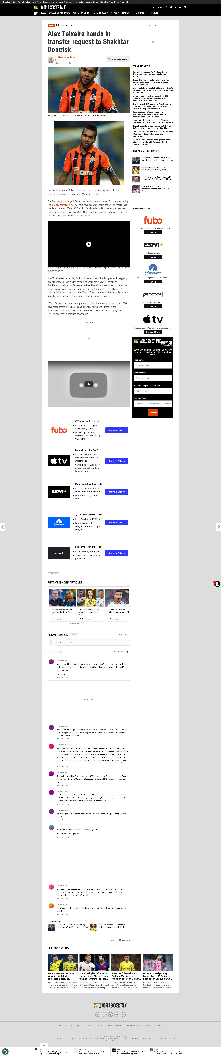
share (120, 678)
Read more (124, 763)
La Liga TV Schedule (83, 2)
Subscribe (153, 412)
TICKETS (154, 12)
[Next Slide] (128, 606)
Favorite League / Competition (147, 385)
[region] (89, 788)
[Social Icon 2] (110, 1015)
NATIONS (126, 12)
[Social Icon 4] (123, 1015)
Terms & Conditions (115, 1025)
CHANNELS (141, 12)
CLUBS (114, 12)
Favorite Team (140, 398)
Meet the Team (88, 1025)
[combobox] (152, 391)
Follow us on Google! (119, 59)
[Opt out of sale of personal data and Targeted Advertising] (5, 1051)
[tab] (55, 652)
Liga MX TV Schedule (40, 2)
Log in (120, 635)
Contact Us (158, 1025)
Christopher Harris (66, 56)
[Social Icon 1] (104, 1015)
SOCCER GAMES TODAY (59, 12)
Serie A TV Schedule (100, 2)
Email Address (140, 372)
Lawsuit (53, 574)
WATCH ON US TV (81, 12)
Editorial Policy (132, 1025)
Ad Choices (146, 1025)
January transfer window (64, 205)
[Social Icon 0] (98, 1015)
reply (58, 678)
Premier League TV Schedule (61, 2)
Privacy (101, 1025)
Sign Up (152, 232)
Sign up (126, 635)
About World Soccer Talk (68, 1025)
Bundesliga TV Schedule (120, 2)
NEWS (43, 12)
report (126, 678)
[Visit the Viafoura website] (124, 940)
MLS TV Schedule (23, 2)
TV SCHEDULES (99, 12)
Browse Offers (116, 430)
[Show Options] (169, 391)
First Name (139, 359)
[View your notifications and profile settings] (127, 651)
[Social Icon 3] (117, 1015)
